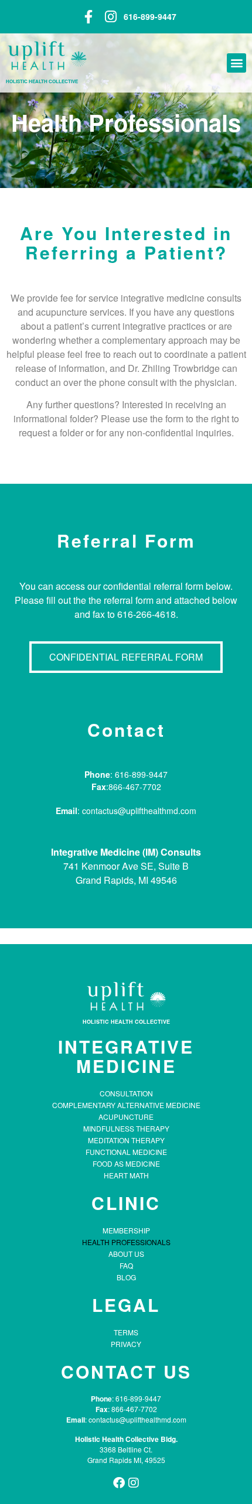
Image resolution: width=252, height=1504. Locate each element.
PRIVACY (126, 1344)
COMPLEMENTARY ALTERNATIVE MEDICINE (126, 1105)
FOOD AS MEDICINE (126, 1163)
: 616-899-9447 (136, 1398)
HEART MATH (126, 1175)
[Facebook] (119, 1483)
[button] (236, 63)
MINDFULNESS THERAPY (126, 1128)
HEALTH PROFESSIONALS (126, 1242)
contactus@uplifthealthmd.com (136, 1419)
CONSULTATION (126, 1093)
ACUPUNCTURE (126, 1117)
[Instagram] (133, 1483)
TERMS (126, 1332)
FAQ (126, 1265)
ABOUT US (126, 1254)
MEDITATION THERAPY (126, 1140)
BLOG (126, 1277)
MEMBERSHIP (126, 1230)
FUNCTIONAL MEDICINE (126, 1152)
